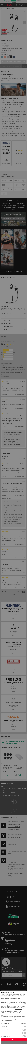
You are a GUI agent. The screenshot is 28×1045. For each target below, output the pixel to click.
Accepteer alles (14, 1039)
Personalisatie (4, 1033)
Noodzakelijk (4, 1023)
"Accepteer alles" (18, 1008)
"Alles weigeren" (4, 1003)
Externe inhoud (4, 1036)
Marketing (3, 1029)
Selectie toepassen (14, 1043)
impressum (11, 1020)
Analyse (3, 1026)
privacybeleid (3, 1020)
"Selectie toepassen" (22, 1014)
